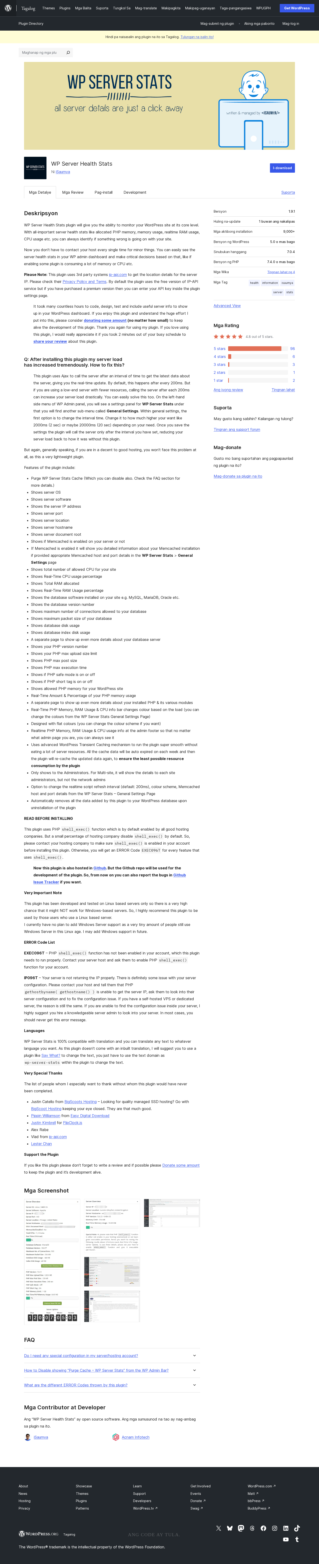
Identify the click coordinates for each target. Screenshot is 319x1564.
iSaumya (63, 171)
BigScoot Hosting (46, 1108)
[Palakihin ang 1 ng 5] (74, 1205)
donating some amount (105, 320)
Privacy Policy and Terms (84, 281)
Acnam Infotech (135, 1437)
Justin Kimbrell (43, 1122)
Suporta (288, 192)
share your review (50, 341)
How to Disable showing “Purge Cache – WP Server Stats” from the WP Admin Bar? (96, 1370)
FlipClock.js (72, 1122)
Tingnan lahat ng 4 (281, 272)
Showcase (84, 1486)
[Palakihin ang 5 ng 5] (193, 1205)
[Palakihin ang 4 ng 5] (133, 1296)
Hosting (25, 1501)
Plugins (81, 1501)
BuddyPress (259, 1508)
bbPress (256, 1501)
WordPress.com (262, 1486)
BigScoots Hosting (80, 1101)
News (23, 1494)
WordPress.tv (145, 1508)
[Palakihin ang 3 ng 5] (133, 1263)
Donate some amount (181, 1165)
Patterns (82, 1508)
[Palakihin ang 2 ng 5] (133, 1205)
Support (139, 1494)
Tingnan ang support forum (237, 429)
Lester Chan (41, 1143)
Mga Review (73, 192)
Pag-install (104, 192)
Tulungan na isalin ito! (197, 37)
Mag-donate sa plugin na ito (238, 476)
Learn (137, 1486)
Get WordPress (297, 8)
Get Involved (201, 1486)
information (270, 283)
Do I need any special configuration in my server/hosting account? (81, 1355)
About (23, 1486)
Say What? (51, 1055)
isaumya (287, 283)
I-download (282, 168)
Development (135, 192)
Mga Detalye (40, 192)
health (254, 283)
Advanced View (227, 305)
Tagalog (69, 1534)
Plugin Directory (31, 23)
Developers (142, 1501)
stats (289, 292)
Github (99, 868)
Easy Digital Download (90, 1115)
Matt (253, 1494)
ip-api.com (118, 274)
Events (196, 1494)
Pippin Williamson (45, 1115)
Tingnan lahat (283, 389)
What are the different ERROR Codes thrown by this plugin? (76, 1385)
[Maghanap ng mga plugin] (68, 52)
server (278, 292)
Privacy (24, 1508)
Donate (198, 1501)
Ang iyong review (228, 389)
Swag (197, 1508)
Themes (82, 1494)
